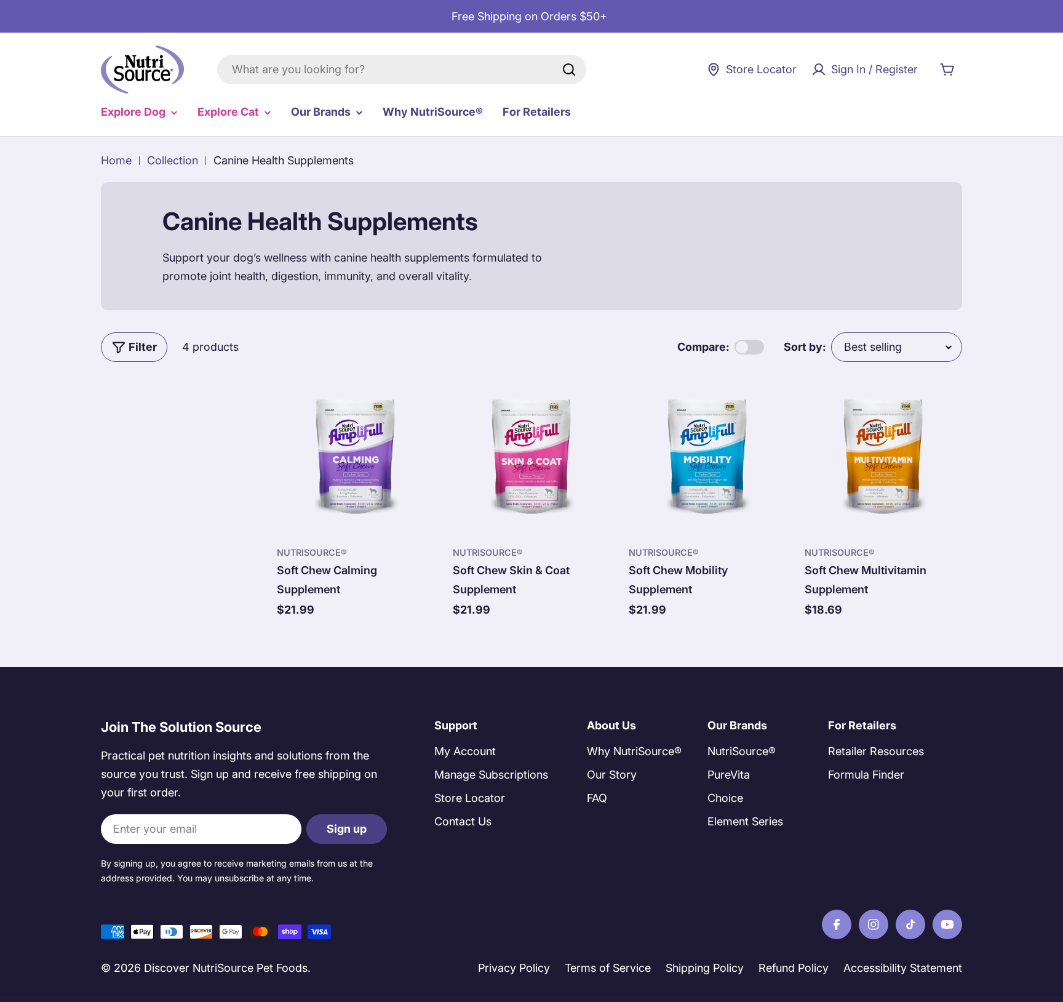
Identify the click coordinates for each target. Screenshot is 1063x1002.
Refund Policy (793, 967)
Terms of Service (608, 967)
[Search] (569, 69)
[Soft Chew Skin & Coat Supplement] (531, 455)
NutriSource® (312, 552)
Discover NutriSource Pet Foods (226, 967)
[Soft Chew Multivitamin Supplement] (883, 455)
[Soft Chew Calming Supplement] (355, 455)
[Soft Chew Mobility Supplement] (707, 455)
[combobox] (401, 69)
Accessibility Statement (902, 967)
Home (116, 160)
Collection (172, 160)
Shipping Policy (705, 967)
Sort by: (805, 346)
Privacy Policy (514, 967)
